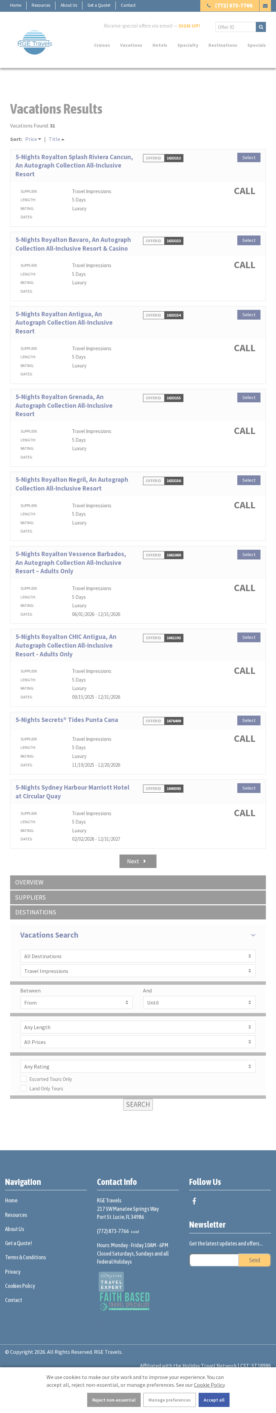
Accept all (214, 1400)
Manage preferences (169, 1400)
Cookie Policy (209, 1384)
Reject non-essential (114, 1400)
